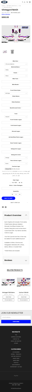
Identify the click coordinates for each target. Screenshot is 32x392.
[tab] (16, 215)
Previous (2, 280)
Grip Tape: (16, 180)
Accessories (16, 352)
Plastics (16, 362)
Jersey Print (16, 360)
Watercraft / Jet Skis (16, 366)
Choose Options (8, 300)
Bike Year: (16, 78)
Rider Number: (16, 102)
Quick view (8, 297)
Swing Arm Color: (16, 154)
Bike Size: (16, 61)
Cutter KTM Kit (23, 292)
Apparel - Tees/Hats (16, 354)
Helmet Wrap (16, 358)
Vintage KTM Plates (8, 292)
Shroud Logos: (16, 131)
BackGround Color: (16, 108)
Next (30, 280)
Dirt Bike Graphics (16, 356)
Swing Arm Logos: (16, 149)
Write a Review (6, 14)
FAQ (16, 334)
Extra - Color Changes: (16, 185)
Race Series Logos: (16, 160)
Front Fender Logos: (16, 119)
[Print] (5, 207)
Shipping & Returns (16, 337)
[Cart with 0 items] (27, 2)
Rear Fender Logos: (16, 143)
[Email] (3, 207)
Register (19, 341)
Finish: (16, 73)
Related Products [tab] (15, 270)
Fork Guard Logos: (16, 125)
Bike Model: (16, 84)
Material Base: (16, 67)
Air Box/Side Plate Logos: (16, 137)
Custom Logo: (16, 166)
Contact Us (16, 339)
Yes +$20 (14, 182)
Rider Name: (16, 96)
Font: (16, 113)
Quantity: (16, 191)
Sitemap (16, 343)
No (21, 182)
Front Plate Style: (16, 90)
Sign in (13, 341)
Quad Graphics (16, 364)
